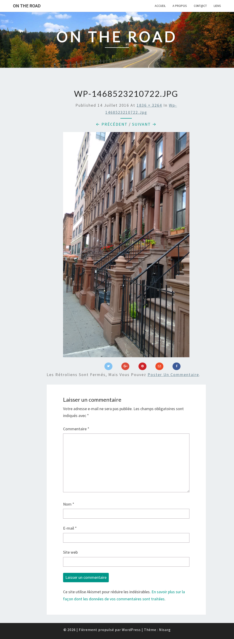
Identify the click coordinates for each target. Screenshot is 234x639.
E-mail (70, 528)
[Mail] (159, 366)
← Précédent (112, 124)
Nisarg (165, 629)
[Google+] (125, 366)
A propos (180, 6)
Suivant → (144, 124)
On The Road (27, 5)
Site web (70, 552)
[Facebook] (177, 366)
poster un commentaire (173, 374)
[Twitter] (108, 366)
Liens (217, 6)
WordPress (131, 629)
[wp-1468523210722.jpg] (126, 246)
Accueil (160, 6)
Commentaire (76, 428)
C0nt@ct (200, 6)
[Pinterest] (142, 366)
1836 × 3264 (149, 105)
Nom (68, 504)
